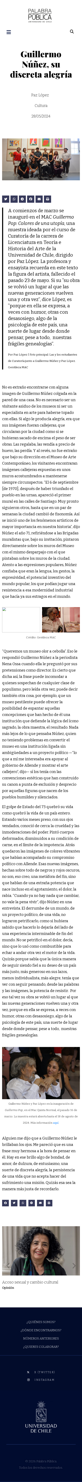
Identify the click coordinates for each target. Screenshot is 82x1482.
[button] (5, 199)
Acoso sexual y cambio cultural (30, 1282)
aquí (55, 1122)
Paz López (40, 95)
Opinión (8, 1288)
